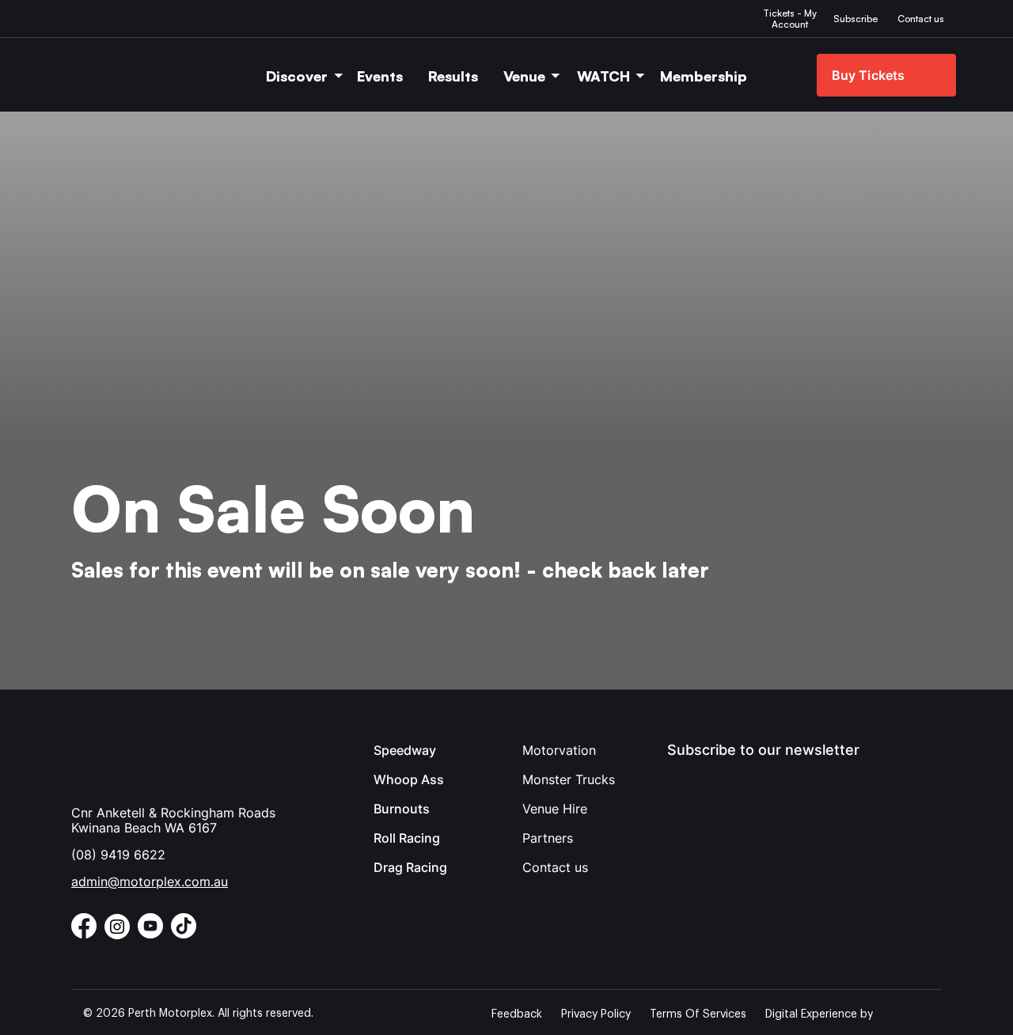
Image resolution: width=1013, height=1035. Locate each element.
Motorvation (559, 750)
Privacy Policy (596, 1014)
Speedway (405, 750)
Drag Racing (410, 867)
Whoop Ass (409, 779)
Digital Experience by (819, 1014)
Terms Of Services (698, 1014)
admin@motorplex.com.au (149, 881)
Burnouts (402, 809)
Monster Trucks (568, 779)
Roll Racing (407, 838)
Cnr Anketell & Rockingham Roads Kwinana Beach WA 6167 (173, 820)
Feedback (516, 1014)
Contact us (555, 867)
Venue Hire (554, 809)
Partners (547, 838)
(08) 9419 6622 (118, 854)
